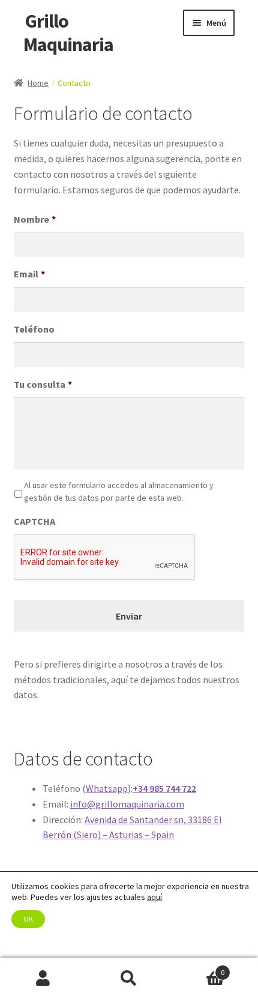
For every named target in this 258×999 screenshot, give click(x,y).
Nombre (35, 219)
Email (29, 274)
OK (28, 918)
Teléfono (34, 329)
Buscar (129, 978)
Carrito (198, 968)
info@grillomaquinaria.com (127, 804)
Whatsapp (107, 788)
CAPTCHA (34, 521)
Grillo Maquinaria (68, 32)
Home (38, 82)
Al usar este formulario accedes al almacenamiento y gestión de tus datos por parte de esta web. (119, 491)
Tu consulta (43, 384)
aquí (154, 897)
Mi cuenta (43, 978)
